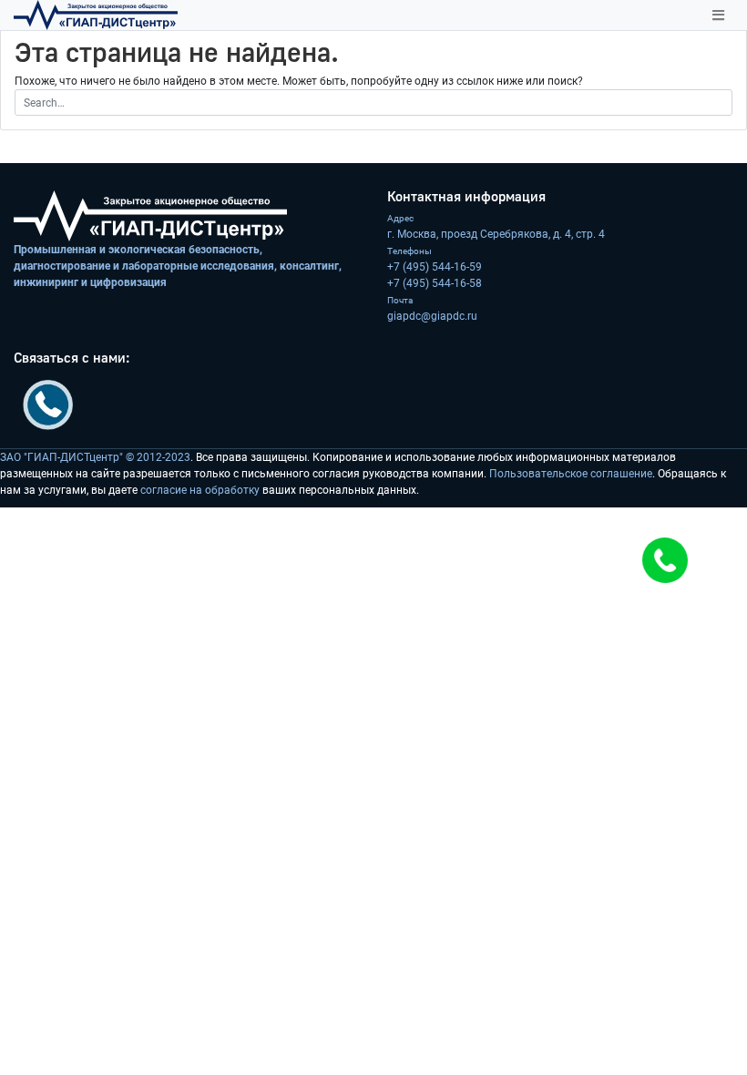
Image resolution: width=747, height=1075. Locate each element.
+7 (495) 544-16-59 (434, 267)
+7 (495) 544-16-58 (434, 283)
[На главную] (96, 15)
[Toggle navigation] (718, 15)
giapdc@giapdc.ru (432, 316)
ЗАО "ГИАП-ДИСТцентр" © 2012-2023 (95, 457)
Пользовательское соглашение (570, 473)
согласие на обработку (200, 490)
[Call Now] (665, 560)
